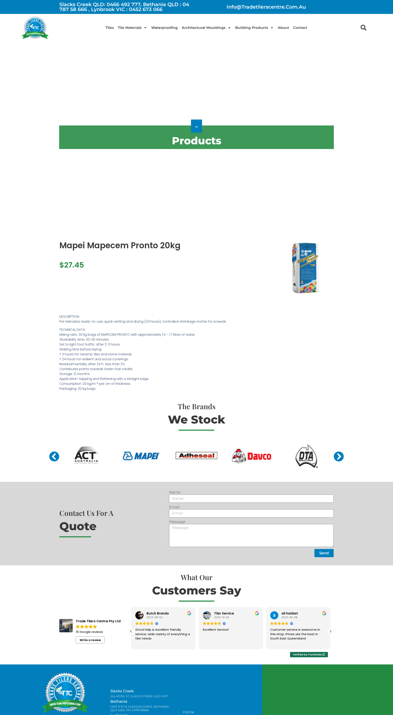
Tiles (110, 28)
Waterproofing (164, 28)
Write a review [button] (90, 640)
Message (177, 522)
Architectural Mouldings (204, 28)
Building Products (251, 28)
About (283, 28)
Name (175, 492)
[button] (363, 28)
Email (174, 507)
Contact (300, 28)
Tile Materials (130, 28)
